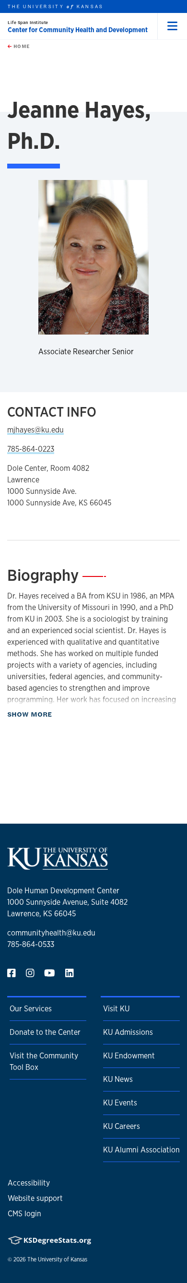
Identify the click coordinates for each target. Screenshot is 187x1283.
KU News (118, 1079)
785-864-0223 (30, 449)
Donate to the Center (45, 1032)
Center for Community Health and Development (78, 29)
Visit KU (116, 1009)
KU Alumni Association (141, 1150)
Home (21, 46)
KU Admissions (128, 1032)
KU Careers (121, 1126)
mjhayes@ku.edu (35, 430)
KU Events (120, 1103)
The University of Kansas (57, 1259)
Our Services (31, 1009)
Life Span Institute (28, 22)
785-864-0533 (30, 944)
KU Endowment (129, 1056)
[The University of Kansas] (57, 866)
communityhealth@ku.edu (51, 933)
